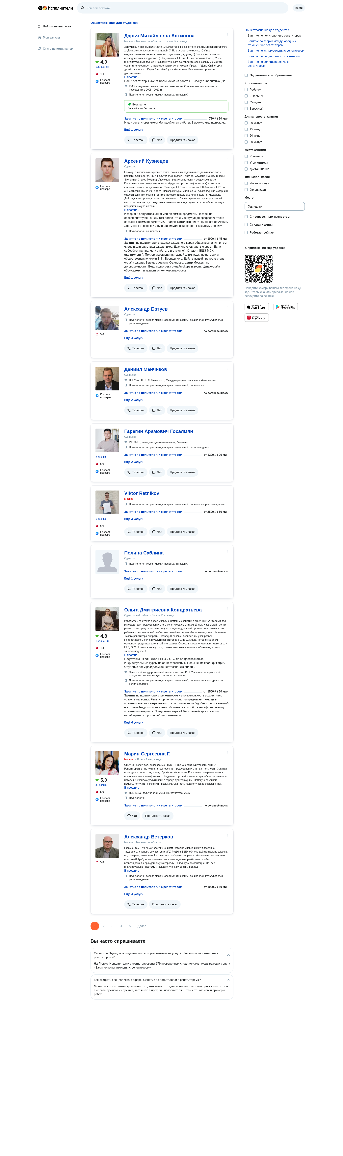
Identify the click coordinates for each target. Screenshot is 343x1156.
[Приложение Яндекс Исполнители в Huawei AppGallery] (257, 317)
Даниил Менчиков (145, 369)
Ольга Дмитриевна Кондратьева (163, 609)
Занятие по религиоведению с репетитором (268, 63)
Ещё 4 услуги (133, 338)
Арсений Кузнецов (146, 161)
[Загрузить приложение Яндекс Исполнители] (275, 269)
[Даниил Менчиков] (107, 378)
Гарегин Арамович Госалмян (158, 431)
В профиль (131, 77)
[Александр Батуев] (107, 318)
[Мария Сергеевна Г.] (107, 763)
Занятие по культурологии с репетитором (276, 50)
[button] (135, 140)
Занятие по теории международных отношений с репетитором (272, 43)
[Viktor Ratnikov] (107, 502)
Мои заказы (51, 37)
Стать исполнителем (58, 48)
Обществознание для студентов (267, 30)
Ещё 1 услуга (133, 129)
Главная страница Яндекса (40, 8)
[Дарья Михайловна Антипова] (107, 45)
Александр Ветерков (148, 836)
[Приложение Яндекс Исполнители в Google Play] (286, 307)
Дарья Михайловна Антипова (159, 35)
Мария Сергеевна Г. (147, 753)
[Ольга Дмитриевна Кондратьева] (107, 619)
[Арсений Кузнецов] (107, 170)
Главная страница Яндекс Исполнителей (55, 8)
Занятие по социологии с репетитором (274, 56)
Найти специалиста (57, 26)
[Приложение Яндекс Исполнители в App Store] (257, 307)
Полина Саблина (144, 552)
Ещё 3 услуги (133, 519)
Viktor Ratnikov (141, 493)
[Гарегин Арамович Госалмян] (107, 440)
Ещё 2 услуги (133, 400)
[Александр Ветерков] (107, 846)
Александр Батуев (146, 309)
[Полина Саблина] (107, 562)
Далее (142, 926)
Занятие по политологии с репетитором (153, 118)
